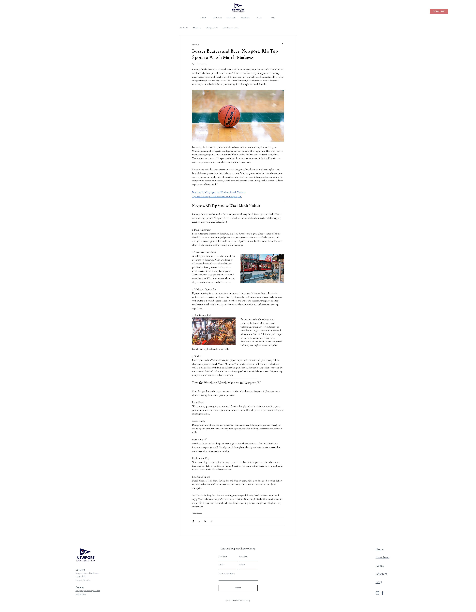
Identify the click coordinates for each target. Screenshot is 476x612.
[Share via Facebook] (193, 521)
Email (221, 564)
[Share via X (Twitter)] (199, 521)
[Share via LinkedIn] (205, 521)
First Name (223, 556)
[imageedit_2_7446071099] (382, 593)
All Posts (184, 27)
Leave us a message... (227, 573)
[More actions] (282, 44)
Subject (242, 564)
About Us (197, 27)
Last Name (243, 556)
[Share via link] (211, 521)
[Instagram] (377, 593)
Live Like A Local (230, 27)
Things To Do (212, 27)
